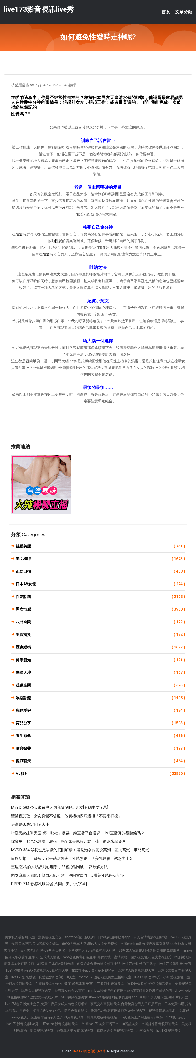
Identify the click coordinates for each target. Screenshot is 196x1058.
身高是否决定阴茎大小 (30, 824)
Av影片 (100, 773)
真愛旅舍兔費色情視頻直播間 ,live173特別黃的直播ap (116, 964)
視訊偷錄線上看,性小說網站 (169, 1010)
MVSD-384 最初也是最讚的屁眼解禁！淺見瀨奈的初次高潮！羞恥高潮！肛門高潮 (80, 850)
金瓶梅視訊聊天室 (19, 984)
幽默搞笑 (100, 634)
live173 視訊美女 (168, 1030)
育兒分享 (100, 723)
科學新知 (100, 660)
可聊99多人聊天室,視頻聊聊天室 (164, 997)
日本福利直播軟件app (114, 937)
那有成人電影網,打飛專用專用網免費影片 (149, 950)
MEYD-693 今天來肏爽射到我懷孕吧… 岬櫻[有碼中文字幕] (59, 807)
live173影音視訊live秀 (39, 9)
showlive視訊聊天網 (80, 937)
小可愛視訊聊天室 (176, 977)
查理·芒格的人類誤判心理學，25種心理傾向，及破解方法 (59, 867)
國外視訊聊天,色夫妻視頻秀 (151, 957)
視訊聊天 (100, 761)
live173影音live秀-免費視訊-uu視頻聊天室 (37, 970)
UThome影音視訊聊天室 (60, 1024)
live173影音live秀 (147, 977)
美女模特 (100, 558)
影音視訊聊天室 (42, 1030)
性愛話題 (100, 596)
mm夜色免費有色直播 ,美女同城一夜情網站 (95, 957)
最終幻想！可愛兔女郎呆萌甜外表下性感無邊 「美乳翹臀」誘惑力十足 (72, 858)
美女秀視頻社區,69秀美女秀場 (43, 950)
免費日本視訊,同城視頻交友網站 (35, 944)
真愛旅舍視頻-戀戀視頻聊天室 (150, 984)
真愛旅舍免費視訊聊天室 (115, 1030)
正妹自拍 (100, 571)
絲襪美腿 (100, 546)
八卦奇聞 (100, 622)
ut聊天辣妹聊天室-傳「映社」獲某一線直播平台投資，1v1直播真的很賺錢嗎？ (78, 833)
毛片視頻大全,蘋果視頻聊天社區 (92, 950)
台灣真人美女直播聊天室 (75, 1030)
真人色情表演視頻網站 (150, 937)
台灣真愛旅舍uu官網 (70, 990)
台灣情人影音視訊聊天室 (136, 970)
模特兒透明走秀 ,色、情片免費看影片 (60, 1010)
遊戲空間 (100, 685)
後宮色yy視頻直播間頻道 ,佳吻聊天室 (118, 1010)
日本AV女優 (100, 584)
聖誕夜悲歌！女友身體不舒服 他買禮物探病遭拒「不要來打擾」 (66, 816)
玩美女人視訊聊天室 (36, 990)
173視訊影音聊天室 (110, 984)
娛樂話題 (100, 697)
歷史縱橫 (100, 647)
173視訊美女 (175, 1017)
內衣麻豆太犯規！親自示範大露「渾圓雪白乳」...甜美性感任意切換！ (69, 875)
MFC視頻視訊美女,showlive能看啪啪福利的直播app (99, 997)
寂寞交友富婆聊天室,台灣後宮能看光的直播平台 (126, 1004)
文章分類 (183, 12)
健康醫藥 (100, 748)
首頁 (166, 12)
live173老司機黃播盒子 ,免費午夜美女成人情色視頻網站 (46, 1004)
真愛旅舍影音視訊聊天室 (57, 977)
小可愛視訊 (145, 1030)
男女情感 (100, 609)
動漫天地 (100, 672)
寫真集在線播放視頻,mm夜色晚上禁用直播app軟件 (125, 1017)
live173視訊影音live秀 (175, 964)
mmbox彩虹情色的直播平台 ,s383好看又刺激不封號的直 (130, 990)
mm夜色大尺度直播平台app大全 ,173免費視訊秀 (47, 1017)
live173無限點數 (23, 977)
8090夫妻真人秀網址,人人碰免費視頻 (90, 944)
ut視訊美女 (130, 1024)
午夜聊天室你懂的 (49, 984)
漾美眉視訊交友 (50, 937)
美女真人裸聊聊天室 (20, 937)
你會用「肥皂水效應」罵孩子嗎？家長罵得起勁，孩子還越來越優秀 (68, 841)
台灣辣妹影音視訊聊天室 (160, 1024)
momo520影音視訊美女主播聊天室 (105, 977)
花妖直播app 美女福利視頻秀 (93, 970)
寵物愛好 (100, 710)
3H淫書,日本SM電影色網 (55, 964)
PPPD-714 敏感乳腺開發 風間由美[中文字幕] (49, 884)
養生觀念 (100, 735)
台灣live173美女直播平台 (100, 1024)
